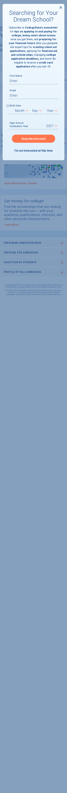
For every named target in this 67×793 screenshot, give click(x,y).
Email (13, 90)
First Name (16, 75)
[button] (8, 106)
